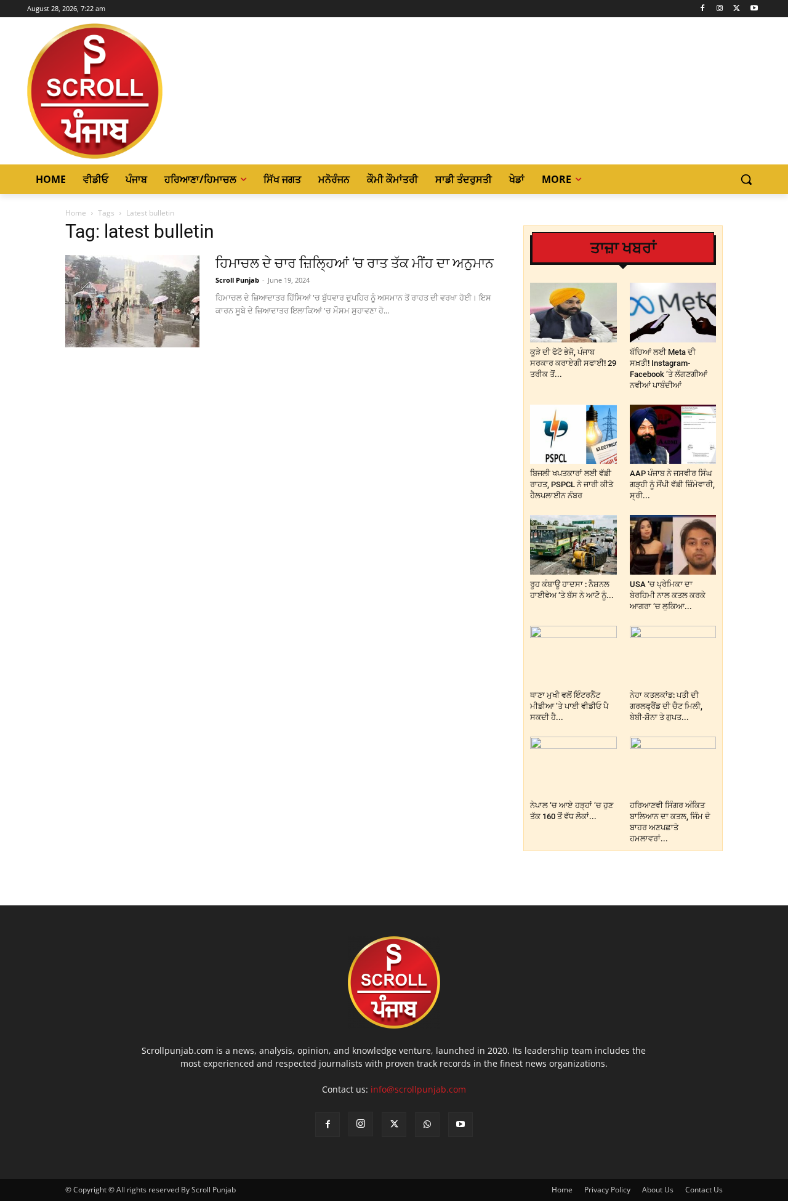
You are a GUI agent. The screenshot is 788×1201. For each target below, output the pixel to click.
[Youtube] (754, 9)
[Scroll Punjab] (137, 91)
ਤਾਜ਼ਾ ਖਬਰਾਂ (623, 248)
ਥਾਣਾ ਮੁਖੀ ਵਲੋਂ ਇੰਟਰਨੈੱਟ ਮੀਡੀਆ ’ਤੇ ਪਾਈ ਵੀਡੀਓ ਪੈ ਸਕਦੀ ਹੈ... (569, 706)
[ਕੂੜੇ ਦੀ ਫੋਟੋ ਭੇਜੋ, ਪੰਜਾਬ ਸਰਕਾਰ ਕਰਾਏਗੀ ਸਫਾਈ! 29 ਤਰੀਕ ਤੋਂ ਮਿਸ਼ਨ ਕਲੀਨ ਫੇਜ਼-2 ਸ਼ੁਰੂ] (573, 312)
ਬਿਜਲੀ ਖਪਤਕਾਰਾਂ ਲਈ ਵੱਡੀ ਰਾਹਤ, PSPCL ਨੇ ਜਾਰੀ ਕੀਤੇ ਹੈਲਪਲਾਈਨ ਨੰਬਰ (571, 484)
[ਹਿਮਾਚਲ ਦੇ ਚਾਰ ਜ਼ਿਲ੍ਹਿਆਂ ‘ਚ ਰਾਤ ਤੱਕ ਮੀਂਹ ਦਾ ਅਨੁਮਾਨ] (132, 301)
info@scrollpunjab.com (418, 1089)
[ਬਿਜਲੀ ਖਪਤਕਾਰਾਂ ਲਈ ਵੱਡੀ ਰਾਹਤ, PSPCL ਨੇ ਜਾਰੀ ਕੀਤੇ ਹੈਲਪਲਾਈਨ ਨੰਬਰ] (573, 434)
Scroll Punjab (237, 280)
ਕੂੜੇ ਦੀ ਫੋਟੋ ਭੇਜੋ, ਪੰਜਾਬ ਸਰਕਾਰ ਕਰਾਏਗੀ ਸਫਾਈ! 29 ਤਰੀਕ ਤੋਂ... (573, 363)
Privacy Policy (607, 1189)
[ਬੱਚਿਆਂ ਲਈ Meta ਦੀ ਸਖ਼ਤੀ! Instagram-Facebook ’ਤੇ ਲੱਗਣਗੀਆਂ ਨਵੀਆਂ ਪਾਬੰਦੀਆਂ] (673, 312)
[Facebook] (703, 9)
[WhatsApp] (427, 1124)
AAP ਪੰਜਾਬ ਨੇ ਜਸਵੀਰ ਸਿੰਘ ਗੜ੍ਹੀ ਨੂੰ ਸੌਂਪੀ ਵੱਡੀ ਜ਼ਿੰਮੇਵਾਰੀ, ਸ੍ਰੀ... (672, 484)
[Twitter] (737, 9)
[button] (746, 179)
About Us (657, 1189)
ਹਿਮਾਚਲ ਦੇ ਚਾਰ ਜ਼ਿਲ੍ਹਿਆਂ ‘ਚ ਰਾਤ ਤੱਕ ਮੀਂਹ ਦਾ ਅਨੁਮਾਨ (354, 263)
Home (75, 213)
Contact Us (704, 1189)
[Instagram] (720, 9)
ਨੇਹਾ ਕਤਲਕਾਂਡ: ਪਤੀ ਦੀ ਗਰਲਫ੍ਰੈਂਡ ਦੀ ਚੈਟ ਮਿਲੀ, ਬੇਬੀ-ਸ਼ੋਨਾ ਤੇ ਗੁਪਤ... (666, 706)
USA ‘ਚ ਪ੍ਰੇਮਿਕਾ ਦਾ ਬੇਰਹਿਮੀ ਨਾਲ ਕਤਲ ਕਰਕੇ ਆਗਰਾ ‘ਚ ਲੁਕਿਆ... (668, 595)
